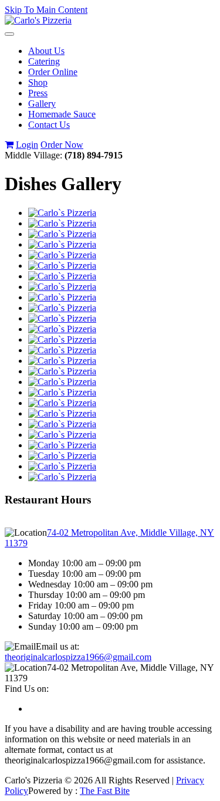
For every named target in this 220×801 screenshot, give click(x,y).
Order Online (52, 72)
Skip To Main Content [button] (46, 10)
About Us (46, 51)
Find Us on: (27, 689)
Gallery (42, 104)
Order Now (61, 145)
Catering (44, 61)
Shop (38, 82)
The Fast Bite (105, 791)
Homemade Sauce (62, 114)
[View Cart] (9, 145)
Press (38, 93)
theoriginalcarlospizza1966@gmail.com (78, 657)
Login (27, 145)
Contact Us (49, 125)
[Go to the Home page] (38, 20)
